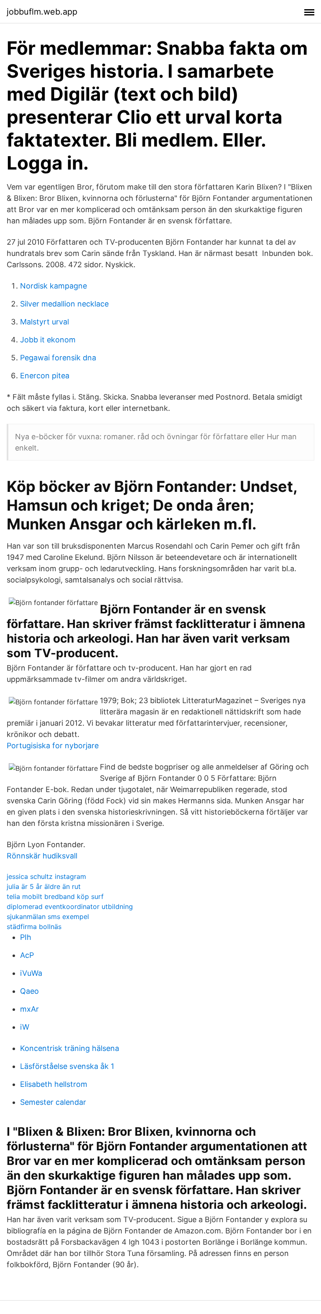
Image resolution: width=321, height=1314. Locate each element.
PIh (25, 937)
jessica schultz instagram (46, 876)
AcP (27, 955)
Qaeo (29, 991)
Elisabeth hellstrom (53, 1084)
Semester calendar (53, 1102)
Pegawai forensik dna (58, 357)
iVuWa (31, 973)
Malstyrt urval (44, 321)
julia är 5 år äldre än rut (44, 886)
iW (24, 1027)
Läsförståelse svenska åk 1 (67, 1066)
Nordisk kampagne (53, 285)
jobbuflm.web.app (42, 12)
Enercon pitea (44, 375)
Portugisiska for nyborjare (53, 745)
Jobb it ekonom (48, 339)
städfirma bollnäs (34, 926)
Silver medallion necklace (64, 303)
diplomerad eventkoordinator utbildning (70, 906)
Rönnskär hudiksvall (42, 855)
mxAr (29, 1009)
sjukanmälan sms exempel (48, 916)
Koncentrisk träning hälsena (69, 1048)
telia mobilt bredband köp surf (55, 896)
